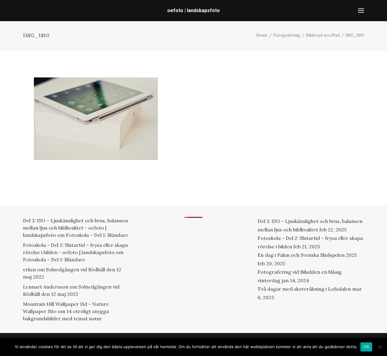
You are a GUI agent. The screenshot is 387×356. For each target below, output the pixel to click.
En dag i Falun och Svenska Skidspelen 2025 (307, 255)
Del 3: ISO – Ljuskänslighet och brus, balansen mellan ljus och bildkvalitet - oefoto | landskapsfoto (75, 227)
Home (262, 35)
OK (366, 346)
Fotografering (286, 35)
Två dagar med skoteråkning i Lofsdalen (304, 289)
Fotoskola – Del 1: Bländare (97, 235)
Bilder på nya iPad (323, 35)
